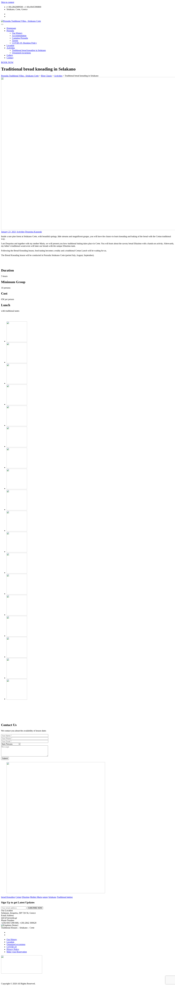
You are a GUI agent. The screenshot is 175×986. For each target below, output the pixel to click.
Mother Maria (36, 897)
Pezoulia (10, 31)
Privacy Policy (13, 949)
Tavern (15, 40)
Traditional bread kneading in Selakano (29, 50)
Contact (10, 58)
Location (10, 45)
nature (45, 897)
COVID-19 (12, 947)
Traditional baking (65, 897)
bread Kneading (8, 897)
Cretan (18, 897)
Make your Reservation (17, 952)
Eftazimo (26, 897)
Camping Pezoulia (20, 38)
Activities (11, 48)
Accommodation (19, 35)
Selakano (52, 897)
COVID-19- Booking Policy (24, 43)
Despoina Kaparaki (33, 232)
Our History (17, 33)
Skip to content (7, 2)
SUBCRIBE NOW (35, 908)
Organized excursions (21, 53)
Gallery (10, 55)
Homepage (11, 28)
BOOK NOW (7, 62)
